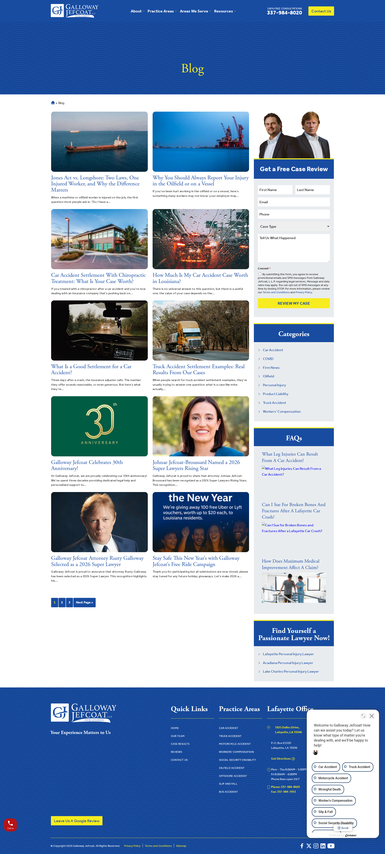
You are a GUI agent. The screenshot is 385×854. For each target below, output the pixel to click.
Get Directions (281, 758)
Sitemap (181, 846)
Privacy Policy (304, 292)
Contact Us (321, 11)
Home (52, 102)
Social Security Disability (237, 760)
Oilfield (268, 376)
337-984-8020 (284, 11)
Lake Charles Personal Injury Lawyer (291, 671)
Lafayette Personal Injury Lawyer (288, 654)
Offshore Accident (233, 776)
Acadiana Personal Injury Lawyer (288, 663)
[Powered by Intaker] (351, 835)
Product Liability (275, 394)
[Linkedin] (322, 845)
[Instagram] (315, 845)
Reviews (176, 752)
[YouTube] (330, 845)
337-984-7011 (283, 791)
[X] (308, 845)
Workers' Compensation (282, 411)
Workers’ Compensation (236, 752)
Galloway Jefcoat (83, 846)
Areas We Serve (194, 11)
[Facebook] (301, 845)
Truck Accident (274, 402)
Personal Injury (274, 385)
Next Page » (84, 602)
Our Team (177, 736)
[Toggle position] (363, 716)
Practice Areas (161, 11)
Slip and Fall (228, 783)
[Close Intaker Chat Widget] (372, 716)
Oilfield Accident (232, 768)
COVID (268, 359)
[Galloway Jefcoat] (75, 11)
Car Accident (273, 350)
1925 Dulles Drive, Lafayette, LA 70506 (288, 730)
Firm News (271, 367)
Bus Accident (228, 791)
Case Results (180, 744)
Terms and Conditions (276, 292)
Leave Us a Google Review (76, 820)
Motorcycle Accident (235, 744)
